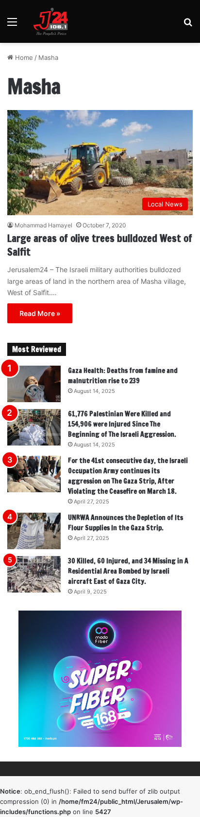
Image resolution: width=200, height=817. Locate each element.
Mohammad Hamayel (43, 225)
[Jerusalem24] (53, 21)
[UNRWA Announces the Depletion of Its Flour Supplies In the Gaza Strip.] (34, 531)
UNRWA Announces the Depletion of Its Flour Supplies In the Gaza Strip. (125, 523)
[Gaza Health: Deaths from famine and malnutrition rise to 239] (34, 384)
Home (23, 57)
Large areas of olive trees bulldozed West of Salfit (99, 245)
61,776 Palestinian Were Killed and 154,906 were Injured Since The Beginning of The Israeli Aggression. (122, 424)
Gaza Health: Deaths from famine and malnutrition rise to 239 (123, 376)
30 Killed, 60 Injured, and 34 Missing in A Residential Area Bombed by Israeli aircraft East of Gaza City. (128, 571)
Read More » (39, 313)
